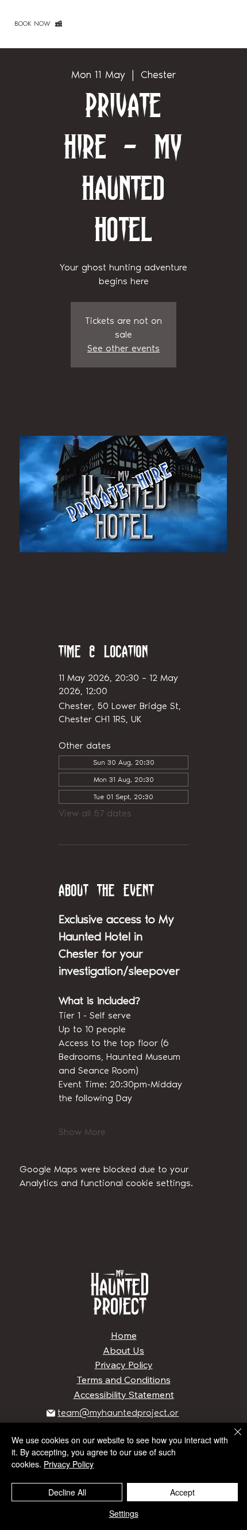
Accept (182, 1492)
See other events (123, 348)
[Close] (231, 1438)
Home (124, 1335)
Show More (82, 1131)
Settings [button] (123, 1513)
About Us (123, 1350)
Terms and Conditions (124, 1379)
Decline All (67, 1492)
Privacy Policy (124, 1364)
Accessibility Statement (124, 1394)
